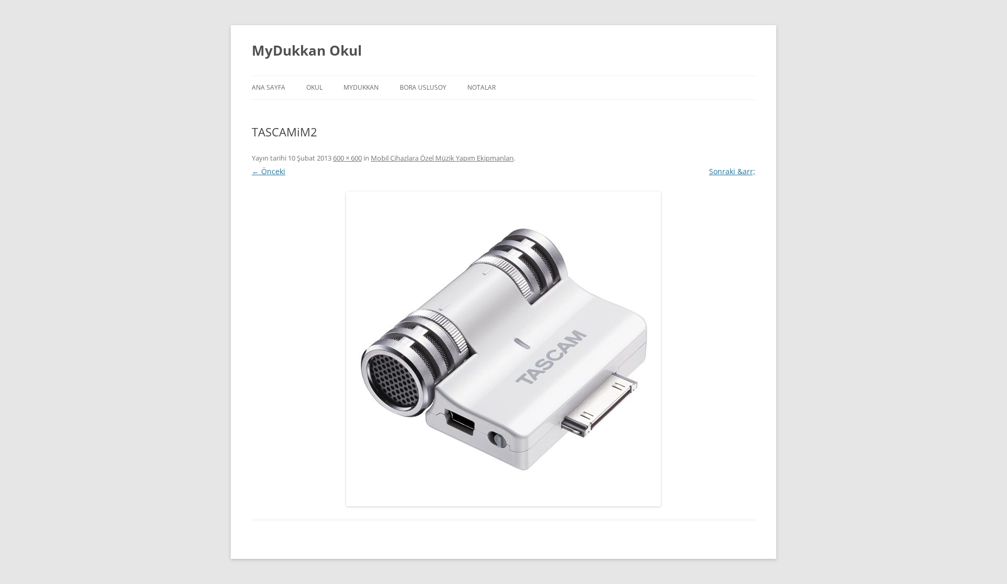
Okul (314, 87)
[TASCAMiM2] (503, 349)
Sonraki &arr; (732, 171)
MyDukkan (361, 87)
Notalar (481, 87)
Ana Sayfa (268, 87)
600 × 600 (347, 158)
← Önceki (268, 171)
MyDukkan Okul (307, 50)
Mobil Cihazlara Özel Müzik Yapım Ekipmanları (442, 158)
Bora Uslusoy (423, 87)
